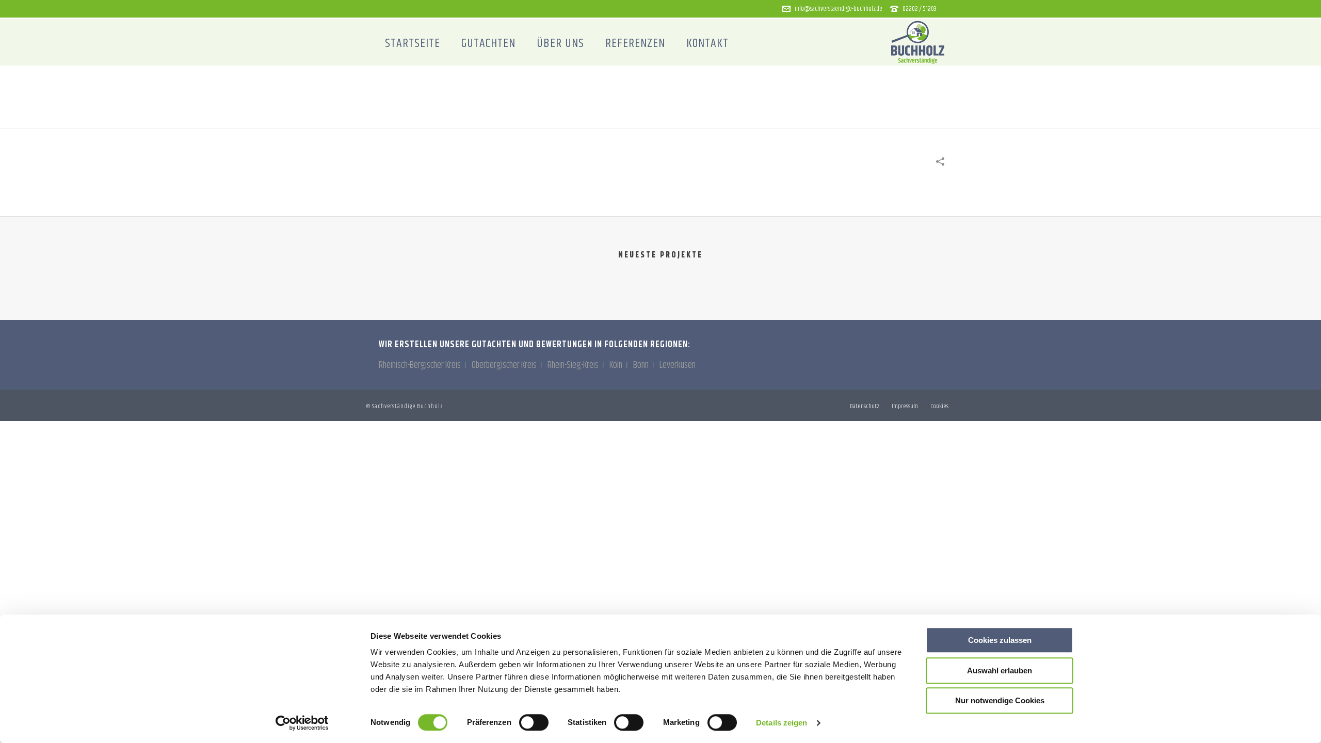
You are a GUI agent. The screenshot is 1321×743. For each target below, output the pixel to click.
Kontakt (707, 43)
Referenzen (635, 43)
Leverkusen (677, 365)
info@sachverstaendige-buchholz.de (838, 9)
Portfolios (843, 119)
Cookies (939, 406)
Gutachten (488, 43)
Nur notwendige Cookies (999, 700)
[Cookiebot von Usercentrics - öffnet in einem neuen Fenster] (302, 723)
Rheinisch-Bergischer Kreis (420, 365)
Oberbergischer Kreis (504, 365)
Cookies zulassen (1000, 640)
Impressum (905, 406)
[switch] (534, 722)
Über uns (560, 43)
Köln (615, 365)
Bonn (641, 365)
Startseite (412, 43)
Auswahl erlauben (999, 670)
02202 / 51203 (920, 9)
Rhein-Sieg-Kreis (573, 365)
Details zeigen (781, 722)
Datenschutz (864, 406)
